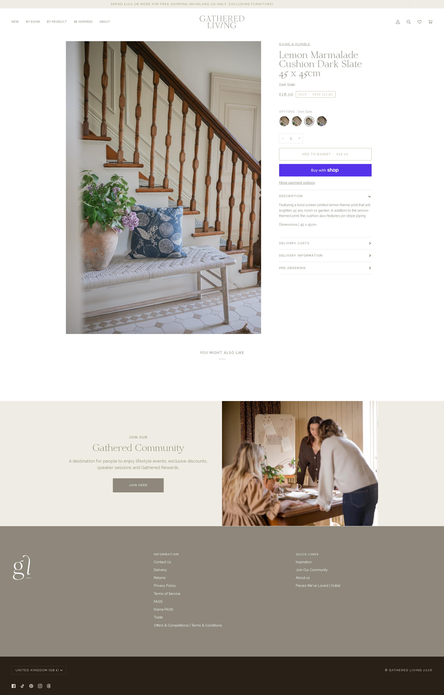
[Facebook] (14, 686)
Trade (158, 617)
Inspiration (304, 562)
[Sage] (285, 122)
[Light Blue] (322, 122)
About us (303, 578)
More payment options (297, 183)
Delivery (160, 570)
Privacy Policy (165, 585)
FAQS (158, 601)
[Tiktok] (22, 686)
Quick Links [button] (307, 554)
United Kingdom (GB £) (37, 670)
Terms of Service (167, 594)
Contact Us (162, 562)
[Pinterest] (31, 686)
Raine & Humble (294, 44)
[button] (17, 21)
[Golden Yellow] (298, 122)
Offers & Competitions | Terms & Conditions (188, 625)
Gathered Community (301, 4)
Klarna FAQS (163, 609)
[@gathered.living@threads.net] (49, 686)
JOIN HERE (138, 485)
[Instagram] (40, 686)
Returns (160, 578)
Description (291, 196)
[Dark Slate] (310, 122)
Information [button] (166, 554)
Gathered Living (405, 670)
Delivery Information (301, 255)
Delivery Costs (294, 243)
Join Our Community (312, 570)
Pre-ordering (292, 268)
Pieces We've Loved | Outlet (318, 585)
